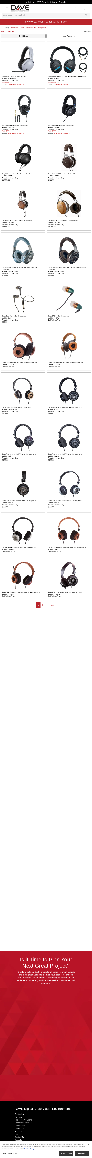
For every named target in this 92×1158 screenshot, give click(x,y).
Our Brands (19, 1129)
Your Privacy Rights (10, 1153)
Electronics (14, 27)
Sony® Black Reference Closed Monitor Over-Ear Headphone (67, 76)
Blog (17, 1134)
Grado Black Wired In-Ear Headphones (14, 316)
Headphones (42, 27)
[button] (6, 8)
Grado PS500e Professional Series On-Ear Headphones (19, 547)
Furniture (18, 1117)
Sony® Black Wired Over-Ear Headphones (15, 125)
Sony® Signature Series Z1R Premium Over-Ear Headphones (20, 174)
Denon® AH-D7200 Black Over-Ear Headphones (17, 220)
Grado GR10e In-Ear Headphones (58, 316)
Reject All (81, 1153)
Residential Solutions (23, 1120)
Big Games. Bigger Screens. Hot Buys (46, 22)
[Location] (75, 8)
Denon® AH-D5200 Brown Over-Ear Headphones (63, 174)
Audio (22, 27)
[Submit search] (86, 15)
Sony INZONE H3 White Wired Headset (14, 76)
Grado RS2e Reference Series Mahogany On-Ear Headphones (21, 592)
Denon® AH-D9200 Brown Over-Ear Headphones (63, 220)
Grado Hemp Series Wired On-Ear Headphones (16, 407)
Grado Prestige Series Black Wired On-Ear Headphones (65, 407)
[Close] (88, 1144)
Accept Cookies (66, 1153)
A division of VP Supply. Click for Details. (46, 2)
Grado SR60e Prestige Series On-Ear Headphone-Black (65, 592)
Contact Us (19, 1137)
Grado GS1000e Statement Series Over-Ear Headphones (19, 363)
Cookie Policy (29, 1149)
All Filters (24, 36)
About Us (18, 1131)
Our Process (20, 1126)
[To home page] (20, 8)
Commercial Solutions (23, 1123)
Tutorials (18, 1140)
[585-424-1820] (84, 8)
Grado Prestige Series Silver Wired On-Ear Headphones (65, 501)
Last (52, 605)
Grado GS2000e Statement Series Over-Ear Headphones (65, 363)
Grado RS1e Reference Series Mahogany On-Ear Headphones (67, 547)
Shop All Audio (31, 27)
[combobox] (68, 36)
